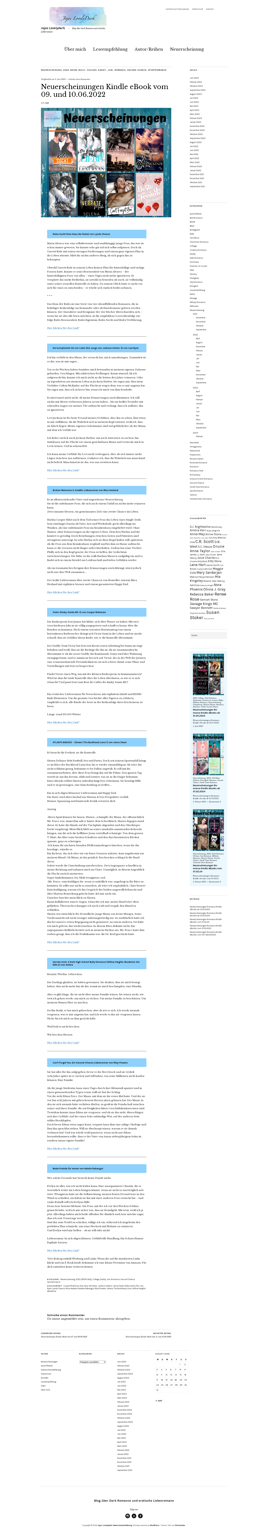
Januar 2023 (195, 122)
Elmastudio (180, 1525)
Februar (199, 350)
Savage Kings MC (204, 604)
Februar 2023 (196, 118)
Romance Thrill (196, 471)
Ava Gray (213, 538)
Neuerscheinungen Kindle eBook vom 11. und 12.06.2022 (148, 1335)
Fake (192, 270)
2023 (195, 388)
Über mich (75, 49)
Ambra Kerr (198, 530)
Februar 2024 (196, 82)
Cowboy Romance (198, 250)
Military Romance (197, 302)
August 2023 (196, 94)
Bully (81, 70)
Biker (192, 226)
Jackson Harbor (105, 1286)
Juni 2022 (194, 150)
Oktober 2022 (196, 134)
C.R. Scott (204, 541)
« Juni (158, 1400)
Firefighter (194, 278)
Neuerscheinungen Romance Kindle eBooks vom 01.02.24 (207, 868)
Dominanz (194, 262)
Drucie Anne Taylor (207, 548)
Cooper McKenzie (71, 1286)
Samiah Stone (209, 599)
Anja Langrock (213, 530)
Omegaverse (195, 446)
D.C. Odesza (205, 546)
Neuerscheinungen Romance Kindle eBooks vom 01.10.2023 (206, 927)
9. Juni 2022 (60, 79)
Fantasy (193, 274)
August (199, 342)
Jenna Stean (118, 1286)
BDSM (73, 70)
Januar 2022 (195, 170)
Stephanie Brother (197, 613)
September (201, 329)
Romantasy (195, 475)
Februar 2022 (196, 166)
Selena (110, 1288)
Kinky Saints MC (132, 1286)
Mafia (192, 294)
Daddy (102, 70)
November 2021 (197, 178)
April (198, 338)
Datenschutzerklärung (177, 9)
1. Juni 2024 (198, 726)
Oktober (199, 326)
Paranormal (195, 451)
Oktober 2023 (196, 86)
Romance (120, 70)
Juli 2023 (194, 98)
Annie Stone (213, 534)
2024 (195, 433)
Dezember (200, 317)
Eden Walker (215, 552)
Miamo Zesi (210, 580)
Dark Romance (196, 258)
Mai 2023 (194, 106)
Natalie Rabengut (86, 1288)
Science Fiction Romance (201, 479)
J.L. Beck (201, 555)
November (200, 322)
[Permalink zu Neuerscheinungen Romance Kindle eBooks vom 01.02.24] (208, 830)
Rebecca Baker (202, 594)
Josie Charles (206, 558)
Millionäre (194, 306)
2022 (66, 70)
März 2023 (195, 114)
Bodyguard (195, 230)
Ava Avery (204, 538)
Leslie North (213, 565)
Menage (193, 298)
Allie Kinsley (216, 527)
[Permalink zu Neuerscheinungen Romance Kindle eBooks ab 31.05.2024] (208, 674)
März (198, 370)
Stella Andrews (219, 608)
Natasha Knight (206, 585)
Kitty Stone (214, 561)
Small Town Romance (199, 487)
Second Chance (137, 70)
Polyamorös (195, 455)
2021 (195, 314)
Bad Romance (196, 218)
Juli (197, 358)
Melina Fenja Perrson (202, 576)
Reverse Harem (196, 459)
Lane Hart (198, 565)
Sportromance (157, 70)
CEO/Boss (194, 238)
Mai (197, 366)
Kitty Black (202, 561)
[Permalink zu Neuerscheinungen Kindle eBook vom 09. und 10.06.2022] (106, 216)
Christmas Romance (199, 242)
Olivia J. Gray (214, 589)
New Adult (194, 442)
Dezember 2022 (197, 126)
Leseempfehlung (110, 49)
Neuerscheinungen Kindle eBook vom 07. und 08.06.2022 (64, 1335)
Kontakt (210, 9)
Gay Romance (196, 282)
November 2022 (197, 130)
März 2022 (195, 162)
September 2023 (197, 90)
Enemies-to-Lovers (198, 266)
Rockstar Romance (198, 462)
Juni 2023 (194, 102)
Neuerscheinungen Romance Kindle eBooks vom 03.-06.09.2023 (206, 933)
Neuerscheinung (187, 49)
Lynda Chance (58, 1288)
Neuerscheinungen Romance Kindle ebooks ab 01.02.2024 (206, 788)
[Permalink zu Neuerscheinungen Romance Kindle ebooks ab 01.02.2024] (208, 754)
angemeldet (69, 1318)
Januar (199, 354)
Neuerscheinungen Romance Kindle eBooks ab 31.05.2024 (206, 712)
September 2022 (197, 138)
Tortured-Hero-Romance (201, 499)
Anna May (197, 534)
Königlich (194, 286)
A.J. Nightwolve (200, 526)
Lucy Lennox (204, 568)
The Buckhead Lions (123, 1288)
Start (43, 1386)
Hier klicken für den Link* (63, 328)
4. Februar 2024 (199, 802)
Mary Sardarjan (209, 572)
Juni (110, 70)
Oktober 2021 (196, 182)
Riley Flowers (100, 1288)
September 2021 (197, 186)
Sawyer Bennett (201, 608)
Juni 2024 (194, 78)
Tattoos (193, 495)
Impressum (197, 9)
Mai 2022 (194, 154)
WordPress (154, 1525)
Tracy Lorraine (209, 619)
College (92, 70)
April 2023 (194, 110)
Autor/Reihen (149, 49)
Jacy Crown (210, 555)
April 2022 (194, 158)
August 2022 (196, 142)
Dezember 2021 (197, 174)
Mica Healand (72, 1288)
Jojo (47, 103)
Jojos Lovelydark (53, 28)
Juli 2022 (194, 146)
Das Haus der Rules (88, 1286)
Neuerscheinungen (49, 1362)
